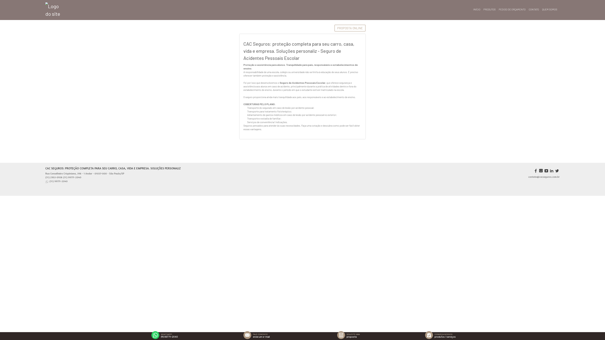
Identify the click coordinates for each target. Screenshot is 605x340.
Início (476, 9)
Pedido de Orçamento (512, 9)
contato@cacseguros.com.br (544, 176)
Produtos (490, 9)
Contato (534, 9)
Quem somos (549, 9)
